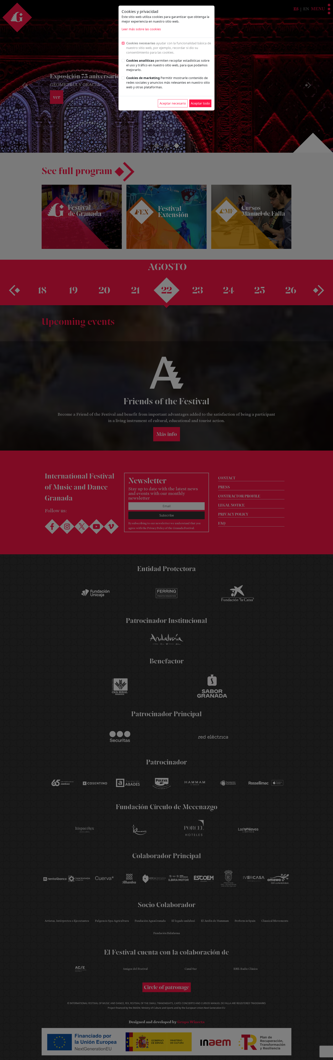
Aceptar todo (200, 103)
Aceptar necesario (173, 103)
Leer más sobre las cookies (141, 29)
